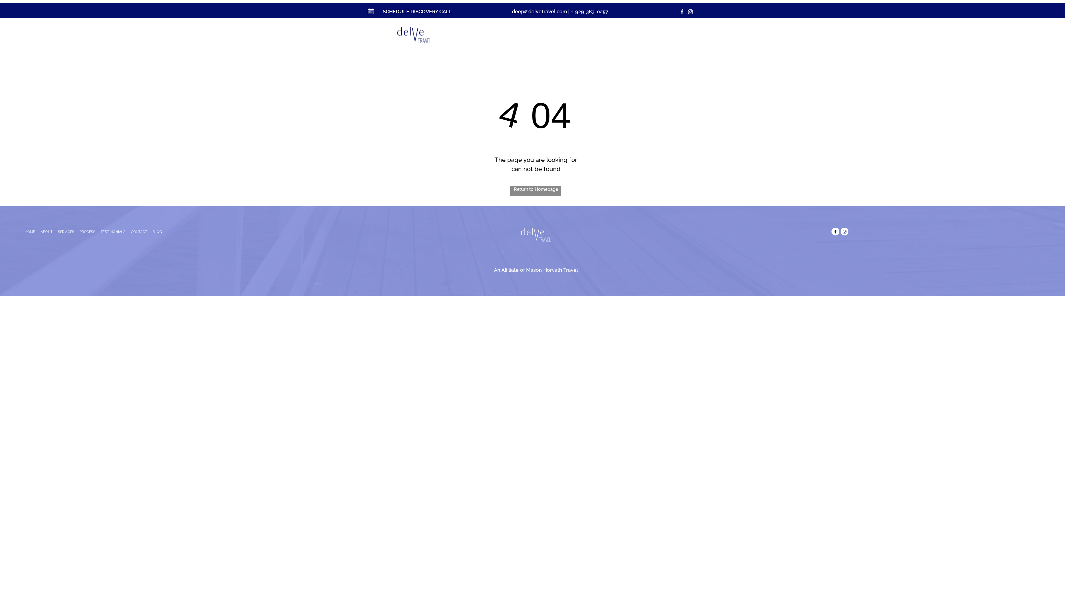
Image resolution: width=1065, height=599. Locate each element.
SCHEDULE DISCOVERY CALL (417, 11)
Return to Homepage (536, 189)
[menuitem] (501, 34)
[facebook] (682, 12)
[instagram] (690, 12)
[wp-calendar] (370, 13)
